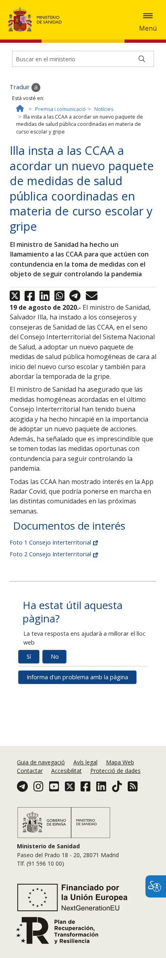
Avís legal (85, 762)
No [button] (55, 656)
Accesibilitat (66, 770)
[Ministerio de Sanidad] (37, 19)
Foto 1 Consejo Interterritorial (51, 542)
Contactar (30, 770)
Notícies (103, 109)
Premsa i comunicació (60, 109)
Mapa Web (120, 762)
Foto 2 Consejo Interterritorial (51, 554)
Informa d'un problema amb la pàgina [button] (77, 677)
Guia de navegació (41, 762)
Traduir (20, 87)
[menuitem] (41, 762)
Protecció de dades (115, 770)
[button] (148, 15)
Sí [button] (29, 656)
